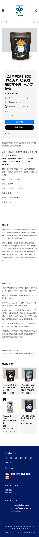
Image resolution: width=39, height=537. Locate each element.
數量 (6, 111)
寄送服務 (8, 493)
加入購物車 (19, 127)
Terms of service (11, 532)
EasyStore (23, 528)
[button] (2, 10)
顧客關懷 (8, 490)
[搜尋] (33, 22)
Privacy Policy (28, 532)
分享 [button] (9, 134)
